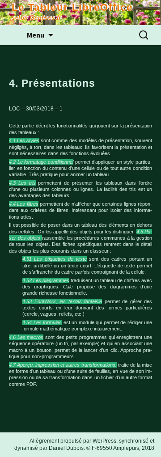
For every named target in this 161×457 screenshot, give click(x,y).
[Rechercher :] (144, 35)
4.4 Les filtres (23, 204)
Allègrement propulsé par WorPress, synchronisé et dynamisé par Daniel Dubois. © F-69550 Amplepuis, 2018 (84, 444)
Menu (35, 34)
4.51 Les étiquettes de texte (54, 259)
